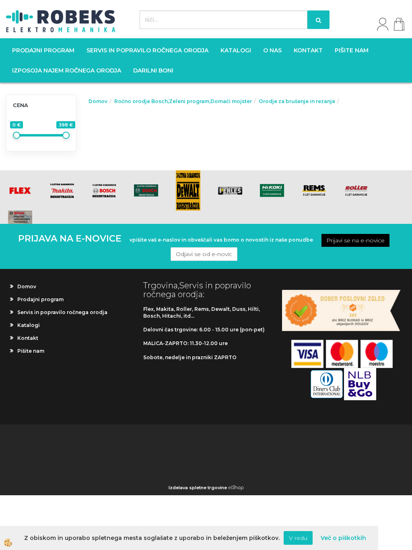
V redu (298, 538)
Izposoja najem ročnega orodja (66, 70)
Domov (98, 101)
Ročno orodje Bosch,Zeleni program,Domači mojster (183, 101)
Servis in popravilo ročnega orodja (147, 50)
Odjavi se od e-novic (204, 254)
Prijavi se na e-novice (355, 240)
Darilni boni (153, 70)
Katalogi (235, 50)
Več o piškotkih (343, 538)
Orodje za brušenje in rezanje (297, 101)
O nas (272, 50)
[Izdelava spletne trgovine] (236, 487)
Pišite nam (352, 50)
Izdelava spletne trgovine (198, 487)
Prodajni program (43, 50)
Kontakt (308, 50)
